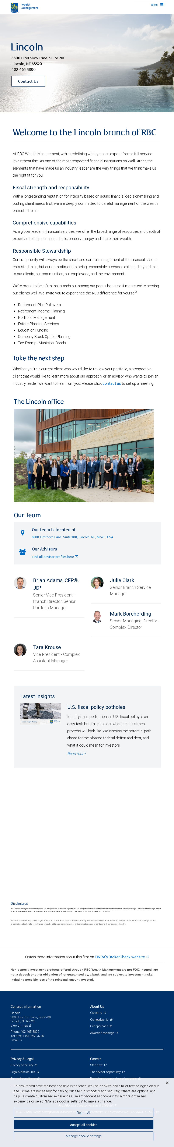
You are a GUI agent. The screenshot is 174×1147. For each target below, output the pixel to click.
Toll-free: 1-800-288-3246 (27, 1036)
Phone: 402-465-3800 (25, 1032)
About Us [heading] (97, 1006)
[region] (87, 1112)
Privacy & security (22, 1065)
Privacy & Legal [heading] (22, 1059)
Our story (96, 1013)
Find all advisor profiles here (53, 557)
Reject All (84, 1113)
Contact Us (28, 82)
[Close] (167, 1082)
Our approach (99, 1026)
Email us (16, 1040)
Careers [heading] (95, 1059)
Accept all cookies (83, 1125)
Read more (76, 753)
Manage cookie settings (84, 1136)
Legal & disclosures (23, 1072)
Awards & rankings (102, 1033)
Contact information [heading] (26, 1006)
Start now (96, 1065)
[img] (87, 63)
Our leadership (99, 1020)
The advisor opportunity (105, 1072)
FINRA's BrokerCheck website (120, 957)
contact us (111, 383)
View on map (19, 1025)
